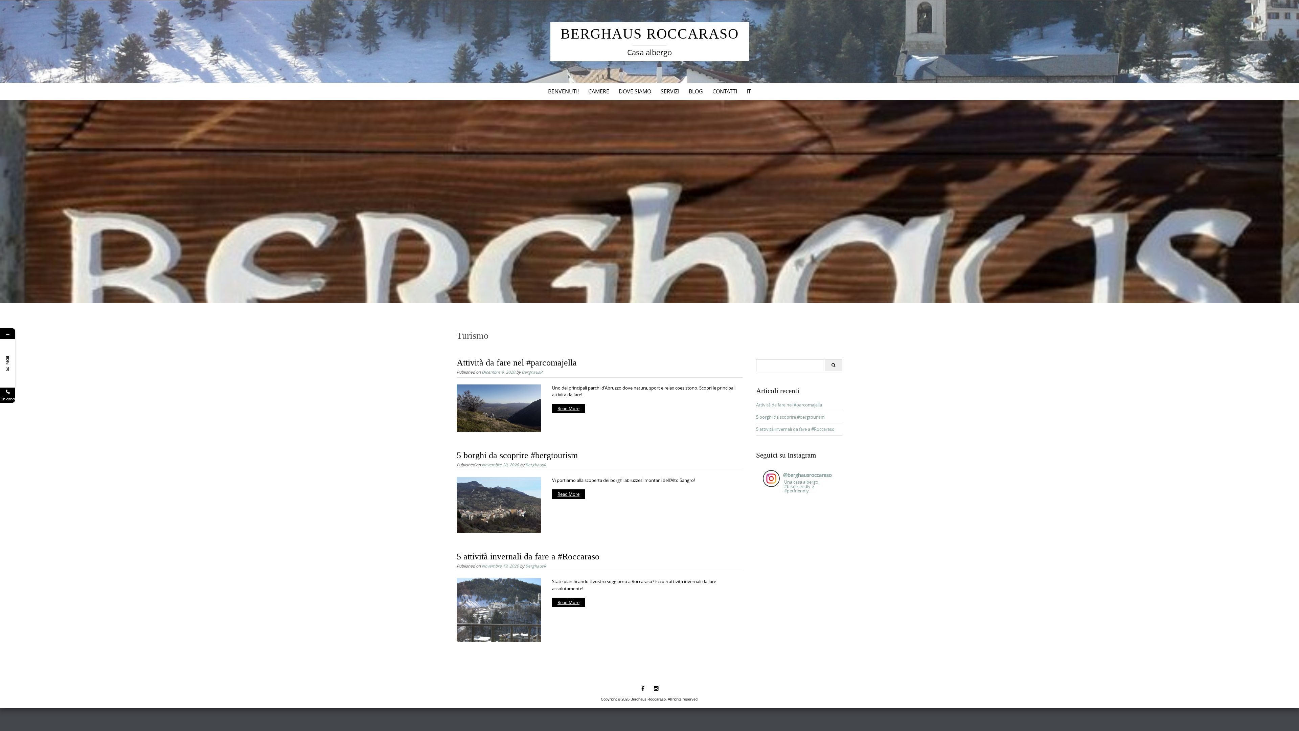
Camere (598, 91)
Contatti (724, 91)
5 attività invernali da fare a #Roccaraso (528, 556)
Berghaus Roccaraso (650, 34)
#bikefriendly (797, 486)
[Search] (833, 365)
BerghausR (532, 372)
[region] (649, 201)
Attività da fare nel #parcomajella (517, 363)
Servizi (670, 91)
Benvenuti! (563, 91)
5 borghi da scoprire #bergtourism (517, 455)
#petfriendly (796, 491)
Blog (696, 91)
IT (749, 91)
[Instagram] (656, 688)
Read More (568, 408)
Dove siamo (635, 91)
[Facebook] (642, 688)
